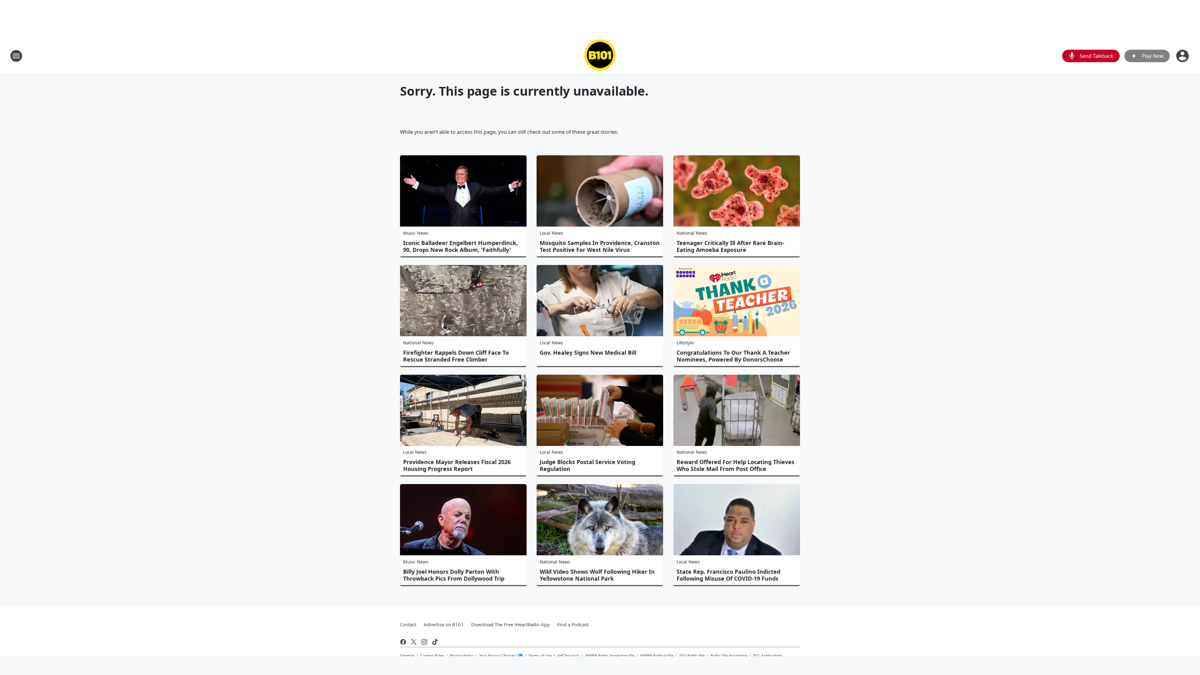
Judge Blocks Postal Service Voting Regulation (587, 465)
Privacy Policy (461, 655)
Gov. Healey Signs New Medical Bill (588, 352)
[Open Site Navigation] (16, 56)
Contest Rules (432, 655)
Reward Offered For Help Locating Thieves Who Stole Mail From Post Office (735, 465)
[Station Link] (600, 55)
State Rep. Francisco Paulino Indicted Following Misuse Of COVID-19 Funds (728, 575)
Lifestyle (685, 343)
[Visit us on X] (414, 642)
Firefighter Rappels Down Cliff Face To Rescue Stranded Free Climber (456, 356)
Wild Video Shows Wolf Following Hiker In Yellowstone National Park (597, 575)
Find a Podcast (572, 624)
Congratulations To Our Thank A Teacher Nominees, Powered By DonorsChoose (733, 356)
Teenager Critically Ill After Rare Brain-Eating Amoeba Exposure (730, 246)
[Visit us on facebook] (403, 642)
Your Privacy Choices (497, 655)
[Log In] (1183, 56)
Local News (551, 233)
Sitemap (407, 655)
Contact (408, 624)
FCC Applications (767, 655)
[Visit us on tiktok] (435, 642)
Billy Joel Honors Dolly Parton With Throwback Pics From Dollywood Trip (453, 575)
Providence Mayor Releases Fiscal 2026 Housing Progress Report (457, 465)
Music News (415, 233)
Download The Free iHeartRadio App (510, 624)
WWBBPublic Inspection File (609, 655)
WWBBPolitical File (656, 655)
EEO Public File (692, 655)
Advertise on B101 (444, 624)
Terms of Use (540, 655)
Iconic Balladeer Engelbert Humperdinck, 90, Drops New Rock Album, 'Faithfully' (460, 246)
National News (692, 233)
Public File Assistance (729, 655)
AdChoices (567, 655)
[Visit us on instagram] (424, 642)
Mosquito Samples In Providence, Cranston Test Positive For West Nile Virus (600, 246)
